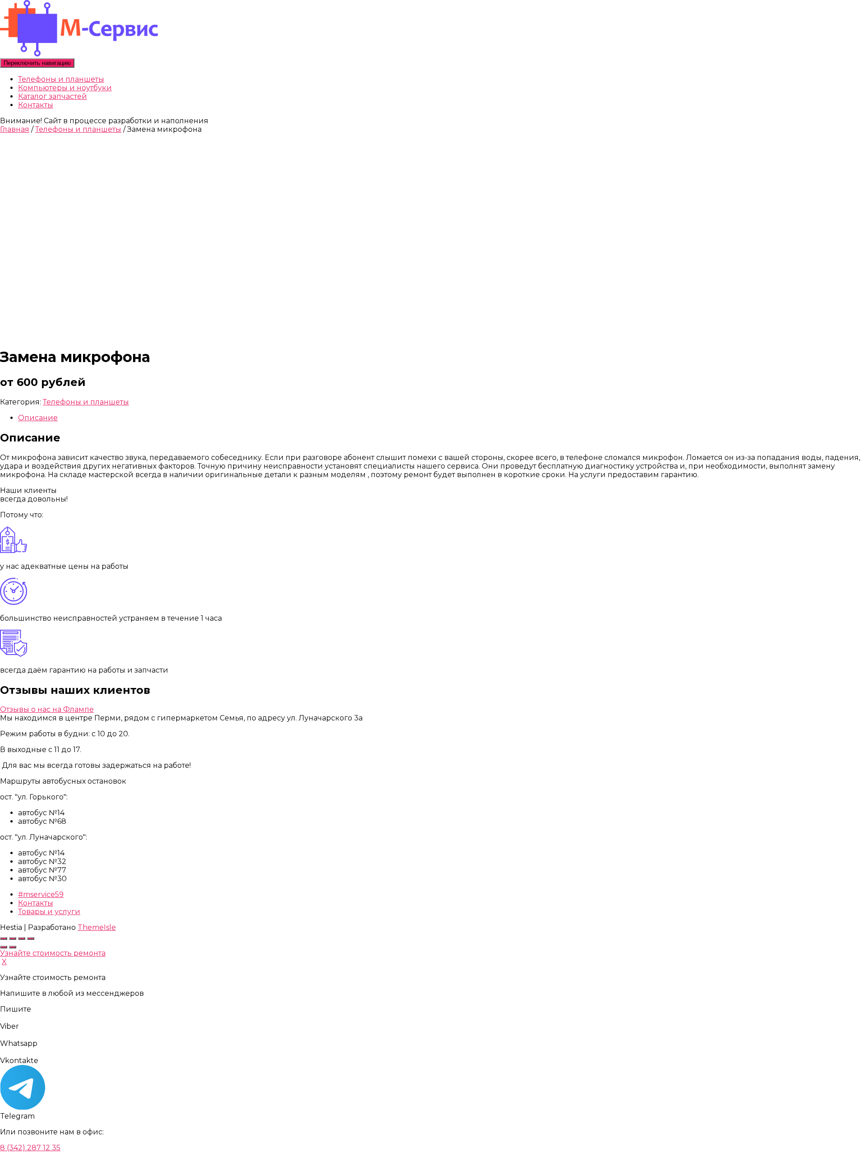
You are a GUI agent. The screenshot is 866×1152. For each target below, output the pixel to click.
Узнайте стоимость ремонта (53, 953)
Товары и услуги (49, 911)
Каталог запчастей (52, 96)
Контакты (35, 105)
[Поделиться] (21, 938)
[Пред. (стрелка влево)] (3, 947)
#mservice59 (41, 894)
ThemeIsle (97, 927)
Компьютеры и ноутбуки (65, 88)
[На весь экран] (12, 938)
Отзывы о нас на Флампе (47, 709)
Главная (14, 129)
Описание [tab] (38, 417)
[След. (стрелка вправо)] (12, 947)
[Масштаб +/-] (3, 938)
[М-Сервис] (79, 54)
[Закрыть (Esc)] (30, 938)
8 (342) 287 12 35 (30, 1147)
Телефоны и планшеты (61, 79)
